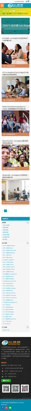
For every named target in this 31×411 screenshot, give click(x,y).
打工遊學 (4, 327)
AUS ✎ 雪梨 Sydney (7, 257)
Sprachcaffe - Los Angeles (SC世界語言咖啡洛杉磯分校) (14, 176)
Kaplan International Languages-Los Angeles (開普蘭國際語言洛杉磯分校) (14, 108)
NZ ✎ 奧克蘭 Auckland (8, 276)
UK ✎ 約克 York (6, 323)
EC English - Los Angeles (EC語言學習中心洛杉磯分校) (15, 39)
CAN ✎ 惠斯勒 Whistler (8, 271)
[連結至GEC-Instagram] (25, 389)
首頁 (3, 13)
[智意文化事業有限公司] (15, 5)
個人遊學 (9, 13)
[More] (15, 53)
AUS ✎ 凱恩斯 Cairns (8, 248)
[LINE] (10, 407)
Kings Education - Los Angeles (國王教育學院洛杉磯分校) (15, 142)
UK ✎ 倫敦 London (7, 316)
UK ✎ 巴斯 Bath (6, 304)
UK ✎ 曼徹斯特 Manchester (9, 319)
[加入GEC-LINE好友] (15, 389)
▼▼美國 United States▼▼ (9, 281)
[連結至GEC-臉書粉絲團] (6, 389)
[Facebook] (2, 407)
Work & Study (6, 330)
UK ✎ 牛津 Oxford (7, 321)
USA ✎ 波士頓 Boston (8, 283)
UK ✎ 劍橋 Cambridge (8, 309)
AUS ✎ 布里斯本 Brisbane (9, 245)
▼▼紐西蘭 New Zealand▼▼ (10, 274)
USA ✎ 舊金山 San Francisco (10, 297)
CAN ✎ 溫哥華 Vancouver (9, 267)
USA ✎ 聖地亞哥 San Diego (9, 295)
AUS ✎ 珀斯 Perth (7, 255)
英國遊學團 (5, 227)
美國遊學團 (5, 230)
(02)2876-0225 (20, 1)
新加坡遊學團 (6, 234)
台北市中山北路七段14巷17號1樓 (14, 368)
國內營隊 (5, 239)
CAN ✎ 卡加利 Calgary (8, 262)
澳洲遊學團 (5, 232)
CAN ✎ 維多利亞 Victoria (9, 269)
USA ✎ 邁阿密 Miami (8, 290)
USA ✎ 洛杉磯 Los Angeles (9, 288)
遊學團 (4, 222)
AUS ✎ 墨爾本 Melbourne (9, 252)
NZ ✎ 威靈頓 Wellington (8, 278)
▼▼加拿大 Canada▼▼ (8, 260)
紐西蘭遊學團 (6, 237)
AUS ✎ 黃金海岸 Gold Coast (9, 250)
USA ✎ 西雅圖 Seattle (8, 300)
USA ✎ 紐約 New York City (9, 293)
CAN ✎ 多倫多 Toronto (8, 264)
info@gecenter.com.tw (15, 371)
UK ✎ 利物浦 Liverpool (8, 314)
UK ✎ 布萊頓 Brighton (8, 307)
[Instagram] (6, 407)
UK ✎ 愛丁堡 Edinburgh (8, 312)
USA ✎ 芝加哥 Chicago (8, 286)
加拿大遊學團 (6, 225)
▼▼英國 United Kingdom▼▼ (10, 302)
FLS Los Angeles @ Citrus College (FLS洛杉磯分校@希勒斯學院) (15, 74)
